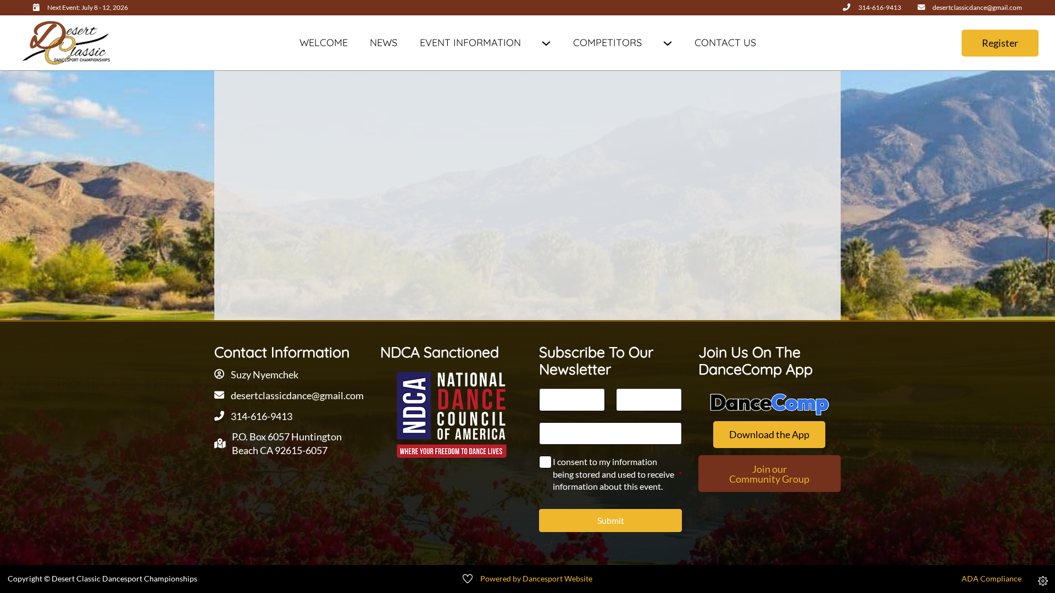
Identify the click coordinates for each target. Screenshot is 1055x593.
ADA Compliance (991, 578)
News (383, 42)
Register (1000, 43)
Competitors (607, 42)
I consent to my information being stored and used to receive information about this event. (617, 473)
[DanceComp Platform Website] (769, 404)
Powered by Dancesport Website (536, 578)
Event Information (470, 42)
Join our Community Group (769, 474)
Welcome (323, 42)
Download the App (769, 434)
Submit (610, 520)
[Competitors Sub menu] (667, 43)
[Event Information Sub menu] (546, 43)
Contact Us (725, 42)
